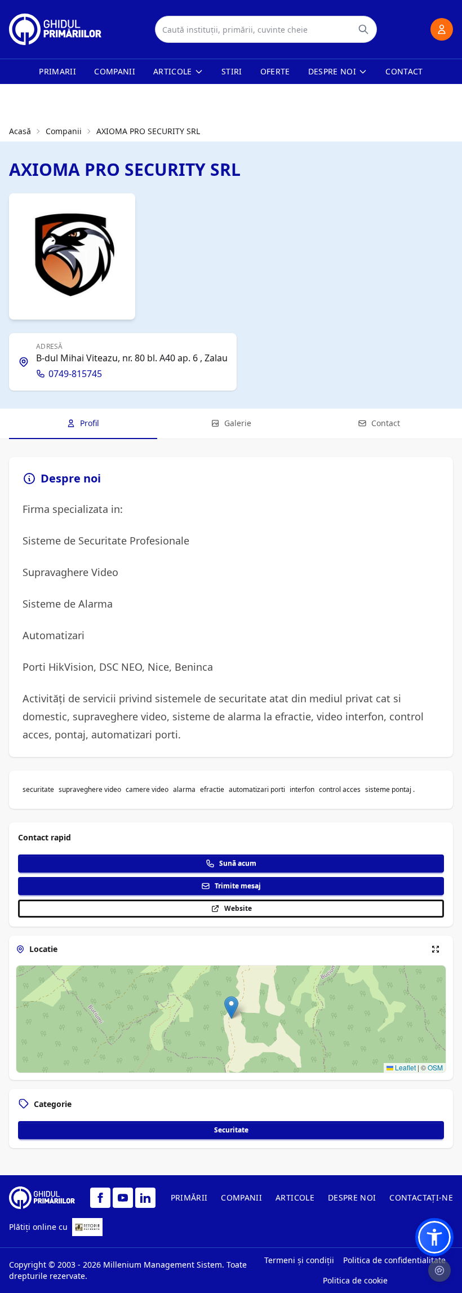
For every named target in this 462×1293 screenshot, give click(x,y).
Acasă (20, 131)
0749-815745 (75, 373)
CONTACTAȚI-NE (421, 1197)
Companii (114, 71)
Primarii (57, 71)
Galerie (237, 423)
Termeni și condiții (299, 1260)
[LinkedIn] (145, 1198)
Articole (172, 71)
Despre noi (332, 71)
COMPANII (241, 1197)
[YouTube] (123, 1198)
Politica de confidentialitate (394, 1260)
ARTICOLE (295, 1197)
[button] (231, 1007)
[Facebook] (100, 1198)
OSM (435, 1067)
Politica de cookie (355, 1280)
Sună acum (237, 863)
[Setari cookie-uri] (439, 1270)
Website (238, 908)
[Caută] (363, 29)
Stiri (231, 71)
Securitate (231, 1130)
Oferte (275, 71)
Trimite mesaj (238, 886)
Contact (404, 71)
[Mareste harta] (435, 949)
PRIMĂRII (189, 1197)
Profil (89, 423)
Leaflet (404, 1067)
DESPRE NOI (352, 1197)
